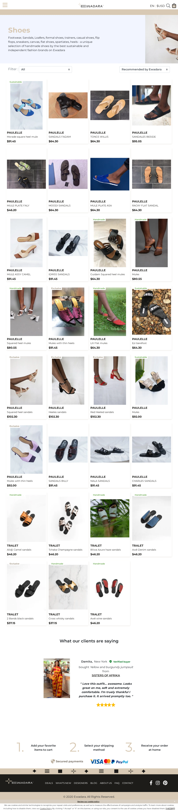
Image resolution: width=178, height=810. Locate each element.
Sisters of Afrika (106, 675)
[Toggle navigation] (6, 5)
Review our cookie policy (88, 801)
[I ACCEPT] (170, 808)
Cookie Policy (46, 808)
